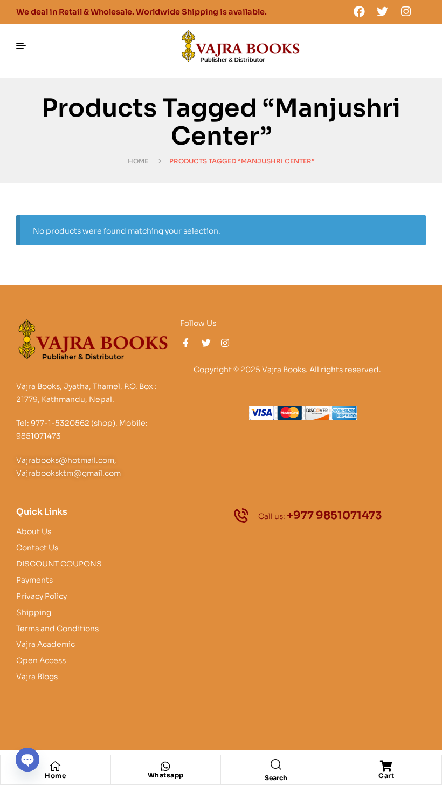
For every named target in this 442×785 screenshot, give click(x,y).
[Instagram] (406, 11)
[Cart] (386, 766)
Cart (386, 776)
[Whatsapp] (165, 766)
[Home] (55, 766)
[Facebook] (359, 11)
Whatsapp (166, 775)
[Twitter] (383, 11)
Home (138, 161)
